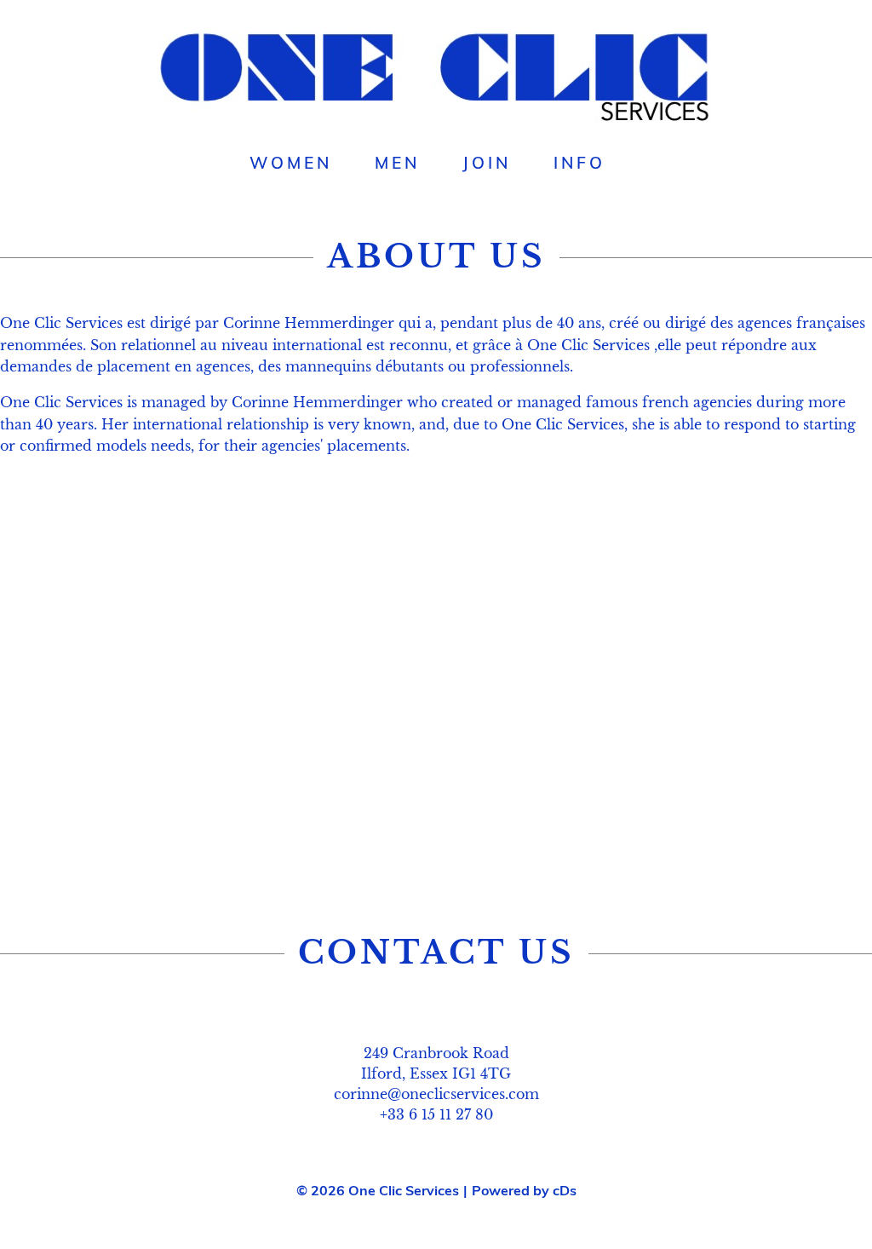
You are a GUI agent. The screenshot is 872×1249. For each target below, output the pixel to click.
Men (397, 163)
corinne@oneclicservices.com (436, 1093)
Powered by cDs (524, 1190)
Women (291, 163)
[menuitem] (291, 163)
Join (486, 163)
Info (579, 163)
